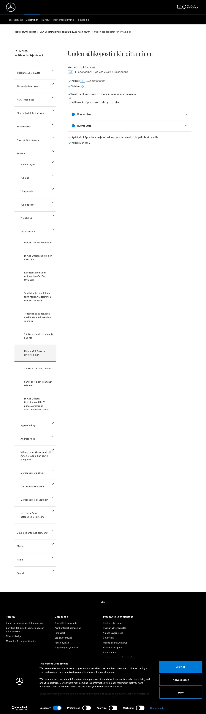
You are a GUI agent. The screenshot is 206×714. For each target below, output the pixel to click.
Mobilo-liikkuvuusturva (115, 642)
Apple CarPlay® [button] (29, 425)
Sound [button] (20, 573)
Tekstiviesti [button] (27, 218)
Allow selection (181, 680)
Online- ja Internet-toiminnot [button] (33, 532)
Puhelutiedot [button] (27, 204)
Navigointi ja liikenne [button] (28, 140)
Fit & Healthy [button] (24, 126)
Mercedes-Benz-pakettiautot (21, 641)
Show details (157, 708)
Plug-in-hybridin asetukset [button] (31, 113)
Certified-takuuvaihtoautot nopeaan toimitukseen (25, 629)
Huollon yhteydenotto (114, 627)
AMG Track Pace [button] (25, 99)
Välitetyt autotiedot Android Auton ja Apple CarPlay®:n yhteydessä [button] (36, 456)
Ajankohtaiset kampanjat (68, 627)
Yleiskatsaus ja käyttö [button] (28, 72)
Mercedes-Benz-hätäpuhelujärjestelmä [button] (32, 515)
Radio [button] (20, 559)
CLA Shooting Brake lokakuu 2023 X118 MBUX (65, 31)
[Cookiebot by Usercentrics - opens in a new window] (19, 708)
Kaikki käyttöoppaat (25, 31)
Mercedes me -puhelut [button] (33, 472)
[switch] (86, 708)
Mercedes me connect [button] (32, 486)
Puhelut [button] (25, 177)
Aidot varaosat (110, 652)
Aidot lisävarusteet (113, 632)
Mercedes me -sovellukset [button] (34, 499)
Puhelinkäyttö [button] (28, 164)
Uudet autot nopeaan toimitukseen (24, 623)
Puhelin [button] (21, 153)
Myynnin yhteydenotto (67, 647)
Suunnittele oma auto (66, 623)
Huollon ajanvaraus (113, 623)
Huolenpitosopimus (113, 647)
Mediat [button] (20, 546)
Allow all (180, 667)
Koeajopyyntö (62, 642)
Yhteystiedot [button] (27, 191)
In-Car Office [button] (28, 231)
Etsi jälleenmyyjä (63, 637)
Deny (181, 692)
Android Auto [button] (28, 438)
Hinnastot (60, 632)
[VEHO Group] (11, 7)
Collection (108, 637)
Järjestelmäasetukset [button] (28, 86)
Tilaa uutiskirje (13, 636)
